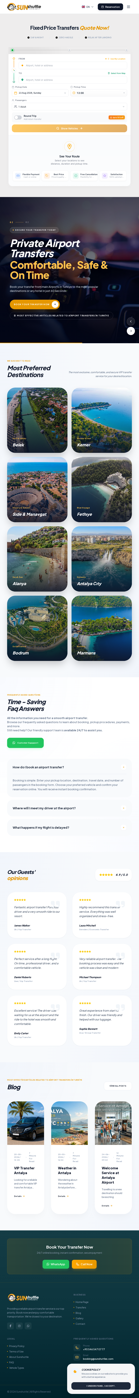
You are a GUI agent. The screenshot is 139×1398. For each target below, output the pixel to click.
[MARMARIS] (102, 628)
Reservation (112, 6)
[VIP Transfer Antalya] (25, 1123)
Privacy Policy (17, 1346)
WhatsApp (58, 1264)
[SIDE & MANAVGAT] (37, 489)
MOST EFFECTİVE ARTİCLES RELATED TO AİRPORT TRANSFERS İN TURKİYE (63, 310)
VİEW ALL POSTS (118, 1086)
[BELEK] (37, 420)
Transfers (81, 1307)
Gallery (80, 1318)
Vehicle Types (16, 1367)
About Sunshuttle (19, 1356)
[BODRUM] (37, 628)
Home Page (82, 1301)
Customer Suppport (27, 743)
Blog (78, 1312)
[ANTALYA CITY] (102, 559)
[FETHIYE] (102, 489)
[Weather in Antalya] (69, 1123)
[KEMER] (102, 420)
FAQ (11, 1362)
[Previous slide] (131, 321)
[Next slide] (131, 331)
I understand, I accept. (101, 1386)
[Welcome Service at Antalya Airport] (113, 1123)
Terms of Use (16, 1351)
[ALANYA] (37, 559)
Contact (80, 1323)
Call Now (87, 1264)
